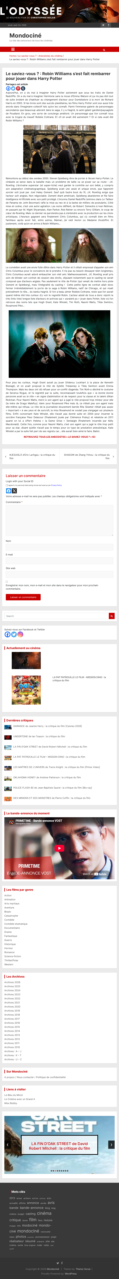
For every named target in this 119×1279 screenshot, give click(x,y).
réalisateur (16, 1241)
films (40, 1220)
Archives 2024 (12, 990)
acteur (19, 1198)
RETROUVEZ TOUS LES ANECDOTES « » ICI (59, 436)
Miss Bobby (10, 1103)
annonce (33, 1203)
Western (8, 964)
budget (21, 1214)
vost (52, 1245)
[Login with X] (14, 490)
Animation (9, 899)
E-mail (9, 554)
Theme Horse (83, 1269)
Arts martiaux (11, 903)
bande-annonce (32, 1208)
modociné (29, 1225)
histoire (48, 1220)
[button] (51, 1171)
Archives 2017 (12, 1018)
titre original (29, 1245)
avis (51, 1202)
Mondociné (25, 35)
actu (49, 1198)
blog (47, 1208)
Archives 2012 (12, 1039)
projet (53, 1237)
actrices (42, 1198)
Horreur (8, 948)
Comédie (9, 919)
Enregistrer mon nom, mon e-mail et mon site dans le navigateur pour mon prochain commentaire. (52, 587)
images (12, 1226)
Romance (9, 952)
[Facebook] (8, 88)
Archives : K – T (12, 1055)
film (33, 1219)
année (43, 1203)
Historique (10, 944)
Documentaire (12, 927)
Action (7, 895)
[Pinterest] (18, 88)
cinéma (44, 1213)
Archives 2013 (12, 1035)
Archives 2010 (12, 1047)
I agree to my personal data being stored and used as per (35, 485)
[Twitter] (13, 88)
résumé (30, 1241)
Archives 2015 (12, 1026)
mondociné (28, 1230)
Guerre (8, 940)
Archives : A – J (12, 1051)
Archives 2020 (12, 1006)
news (11, 1237)
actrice (35, 1198)
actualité (13, 1203)
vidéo (46, 1245)
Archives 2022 (12, 998)
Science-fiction (12, 956)
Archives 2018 (12, 1014)
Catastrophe (11, 915)
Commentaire (14, 502)
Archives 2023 (12, 994)
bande (13, 1208)
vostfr (11, 1249)
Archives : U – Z (13, 1059)
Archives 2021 (12, 1002)
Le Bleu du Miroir (13, 1095)
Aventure (9, 907)
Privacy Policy (56, 485)
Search (112, 616)
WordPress (71, 1273)
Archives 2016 (12, 1022)
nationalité (45, 1232)
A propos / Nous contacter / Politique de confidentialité (35, 1077)
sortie (20, 1245)
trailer (39, 1245)
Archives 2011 (11, 1043)
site (48, 1241)
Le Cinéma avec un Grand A (19, 1099)
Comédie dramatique (15, 923)
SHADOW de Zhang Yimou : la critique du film (87, 456)
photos (21, 1236)
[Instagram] (20, 634)
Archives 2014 (12, 1030)
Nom (8, 540)
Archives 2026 (12, 982)
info (19, 1226)
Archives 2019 (12, 1010)
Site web (10, 568)
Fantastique (10, 936)
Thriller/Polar (11, 960)
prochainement (42, 1237)
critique (15, 1220)
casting (31, 1213)
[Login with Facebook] (8, 490)
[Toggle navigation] (12, 49)
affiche (22, 1203)
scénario (40, 1241)
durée (25, 1220)
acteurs (27, 1198)
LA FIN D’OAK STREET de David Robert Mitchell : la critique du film (59, 1145)
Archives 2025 (12, 986)
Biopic (7, 911)
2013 (12, 1198)
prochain (31, 1237)
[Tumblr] (23, 88)
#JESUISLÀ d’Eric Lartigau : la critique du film (32, 456)
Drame (8, 931)
